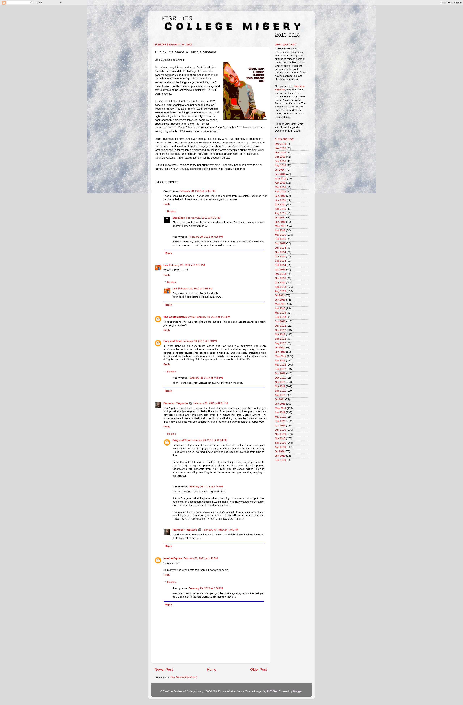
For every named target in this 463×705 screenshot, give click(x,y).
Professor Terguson (175, 403)
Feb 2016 (280, 191)
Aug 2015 (280, 213)
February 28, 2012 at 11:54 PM (209, 440)
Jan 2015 (280, 243)
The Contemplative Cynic (179, 317)
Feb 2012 (280, 369)
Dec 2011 (280, 377)
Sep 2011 (280, 390)
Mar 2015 (280, 234)
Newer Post (164, 669)
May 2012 (280, 356)
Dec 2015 (280, 200)
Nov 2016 (280, 152)
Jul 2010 (280, 451)
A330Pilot (272, 691)
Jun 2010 (280, 455)
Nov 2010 (280, 434)
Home (211, 669)
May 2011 (280, 408)
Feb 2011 (280, 421)
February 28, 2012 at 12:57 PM (187, 265)
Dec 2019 (280, 144)
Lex (165, 265)
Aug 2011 (280, 395)
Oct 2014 (280, 256)
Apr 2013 (280, 308)
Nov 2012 (280, 330)
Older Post (258, 669)
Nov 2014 (280, 252)
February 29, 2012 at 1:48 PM (200, 558)
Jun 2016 (280, 174)
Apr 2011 (280, 412)
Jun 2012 (280, 352)
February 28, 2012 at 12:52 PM (197, 191)
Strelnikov (179, 217)
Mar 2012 (280, 364)
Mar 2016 (280, 187)
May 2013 (280, 304)
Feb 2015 (280, 239)
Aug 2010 (280, 447)
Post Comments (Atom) (183, 677)
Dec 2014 (280, 247)
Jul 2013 (280, 295)
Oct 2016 (280, 156)
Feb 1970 (280, 460)
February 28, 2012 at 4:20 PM (203, 217)
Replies (171, 211)
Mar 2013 (280, 312)
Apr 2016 (280, 182)
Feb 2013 (280, 317)
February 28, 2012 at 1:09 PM (195, 288)
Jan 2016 (280, 196)
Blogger (297, 691)
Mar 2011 (280, 416)
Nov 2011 (280, 382)
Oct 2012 (280, 334)
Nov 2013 (280, 278)
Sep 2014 (280, 260)
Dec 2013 (280, 274)
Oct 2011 (280, 386)
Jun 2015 (280, 222)
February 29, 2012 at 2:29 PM (206, 486)
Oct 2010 (280, 438)
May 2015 (280, 226)
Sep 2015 (280, 209)
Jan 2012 (280, 373)
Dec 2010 (280, 430)
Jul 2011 (279, 399)
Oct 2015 (280, 204)
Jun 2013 (280, 299)
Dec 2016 (280, 148)
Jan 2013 (280, 321)
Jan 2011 (280, 425)
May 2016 (280, 178)
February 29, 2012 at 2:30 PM (206, 588)
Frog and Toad (172, 341)
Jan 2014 (280, 269)
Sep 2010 (280, 442)
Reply (166, 204)
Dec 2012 (280, 325)
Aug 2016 (280, 165)
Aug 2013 (280, 291)
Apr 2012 (280, 360)
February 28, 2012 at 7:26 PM (206, 378)
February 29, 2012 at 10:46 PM (220, 530)
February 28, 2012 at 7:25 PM (206, 236)
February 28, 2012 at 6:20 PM (200, 341)
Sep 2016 (280, 161)
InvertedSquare (172, 558)
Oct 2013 (280, 282)
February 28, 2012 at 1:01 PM (213, 317)
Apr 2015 (280, 230)
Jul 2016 (280, 169)
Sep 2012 (280, 338)
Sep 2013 (280, 287)
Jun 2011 (280, 403)
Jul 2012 (280, 347)
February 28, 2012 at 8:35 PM (210, 403)
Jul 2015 (280, 217)
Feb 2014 (280, 265)
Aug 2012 (280, 343)
